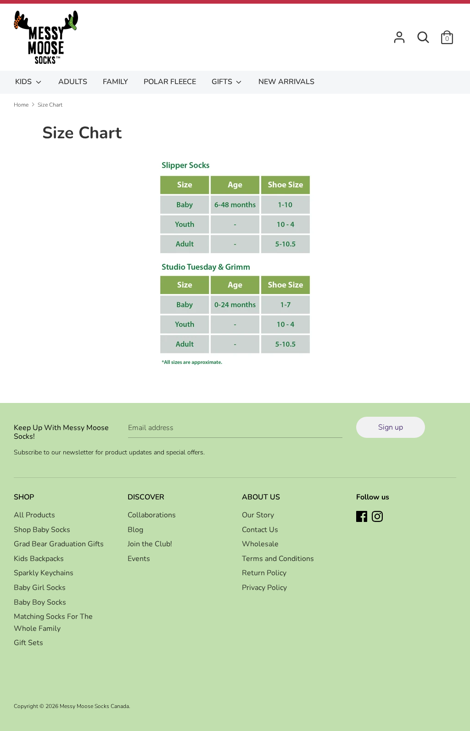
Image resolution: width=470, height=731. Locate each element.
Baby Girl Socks (40, 588)
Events (139, 559)
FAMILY (115, 82)
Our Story (258, 515)
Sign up (390, 427)
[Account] (399, 33)
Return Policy (264, 573)
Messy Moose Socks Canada (94, 706)
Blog (135, 530)
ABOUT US (261, 497)
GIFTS (223, 82)
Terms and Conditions (278, 559)
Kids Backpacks (39, 559)
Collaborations (152, 515)
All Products (34, 515)
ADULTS (72, 82)
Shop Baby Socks (42, 530)
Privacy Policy (264, 588)
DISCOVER (146, 497)
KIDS (24, 82)
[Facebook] (362, 517)
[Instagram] (378, 517)
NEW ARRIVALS (286, 82)
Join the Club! (150, 544)
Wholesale (260, 544)
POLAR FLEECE (170, 82)
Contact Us (260, 530)
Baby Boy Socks (40, 602)
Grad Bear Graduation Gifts (59, 544)
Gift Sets (28, 643)
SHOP (24, 497)
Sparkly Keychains (43, 573)
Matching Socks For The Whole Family (53, 623)
